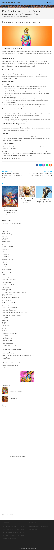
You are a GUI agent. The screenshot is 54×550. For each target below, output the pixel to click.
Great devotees (5, 239)
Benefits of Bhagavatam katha (9, 352)
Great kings (4, 274)
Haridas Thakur (5, 320)
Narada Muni (5, 231)
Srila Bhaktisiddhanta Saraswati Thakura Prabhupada (14, 292)
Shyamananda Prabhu (7, 340)
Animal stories (5, 314)
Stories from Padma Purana (8, 302)
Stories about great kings (22, 16)
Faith (3, 251)
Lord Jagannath (5, 256)
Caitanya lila (5, 262)
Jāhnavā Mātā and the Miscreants (18, 456)
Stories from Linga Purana (8, 309)
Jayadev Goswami (6, 325)
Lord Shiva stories (6, 281)
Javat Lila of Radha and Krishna (9, 345)
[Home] (2, 16)
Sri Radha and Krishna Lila (8, 284)
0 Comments (36, 22)
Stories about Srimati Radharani (9, 276)
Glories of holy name (6, 233)
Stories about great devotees (9, 279)
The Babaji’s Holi (14, 398)
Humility (4, 337)
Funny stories (5, 244)
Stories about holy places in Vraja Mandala (11, 285)
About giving (5, 341)
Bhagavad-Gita (5, 249)
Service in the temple (7, 338)
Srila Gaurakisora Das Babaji (8, 295)
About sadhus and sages (7, 259)
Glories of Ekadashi (6, 332)
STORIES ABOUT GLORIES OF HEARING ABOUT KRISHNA (15, 304)
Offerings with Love (7, 512)
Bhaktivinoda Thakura (7, 294)
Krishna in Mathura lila (7, 271)
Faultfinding (5, 330)
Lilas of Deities (5, 254)
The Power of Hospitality (7, 343)
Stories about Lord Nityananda (9, 272)
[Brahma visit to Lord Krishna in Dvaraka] (5, 390)
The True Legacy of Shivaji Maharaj (27, 199)
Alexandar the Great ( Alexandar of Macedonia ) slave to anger (44, 201)
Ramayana (4, 236)
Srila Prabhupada (6, 290)
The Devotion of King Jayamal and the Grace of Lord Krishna (10, 210)
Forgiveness (5, 317)
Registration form (6, 358)
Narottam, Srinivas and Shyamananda (10, 299)
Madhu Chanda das (11, 2)
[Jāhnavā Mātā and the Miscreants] (5, 457)
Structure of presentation (8, 353)
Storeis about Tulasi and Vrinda (9, 310)
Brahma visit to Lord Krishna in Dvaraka (19, 389)
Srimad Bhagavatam (7, 269)
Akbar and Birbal (6, 267)
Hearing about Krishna (7, 318)
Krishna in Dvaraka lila (7, 243)
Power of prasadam (6, 241)
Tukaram (4, 261)
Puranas (4, 266)
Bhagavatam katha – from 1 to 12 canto (10, 365)
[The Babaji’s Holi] (5, 399)
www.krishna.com (32, 528)
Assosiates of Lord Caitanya (8, 328)
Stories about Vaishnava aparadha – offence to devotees (15, 312)
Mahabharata (5, 264)
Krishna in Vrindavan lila (7, 234)
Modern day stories (6, 248)
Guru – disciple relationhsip (8, 253)
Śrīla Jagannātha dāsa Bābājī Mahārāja (10, 297)
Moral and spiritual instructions (9, 257)
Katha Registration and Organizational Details (12, 357)
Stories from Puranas (7, 277)
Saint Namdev (5, 327)
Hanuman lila (5, 238)
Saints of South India (6, 300)
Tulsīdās (4, 323)
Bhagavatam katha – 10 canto (9, 367)
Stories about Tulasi (6, 305)
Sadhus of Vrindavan (6, 282)
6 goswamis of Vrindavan (7, 246)
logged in (11, 223)
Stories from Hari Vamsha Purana (9, 307)
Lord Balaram (5, 322)
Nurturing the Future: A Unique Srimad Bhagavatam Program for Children (18, 355)
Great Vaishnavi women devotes (9, 333)
